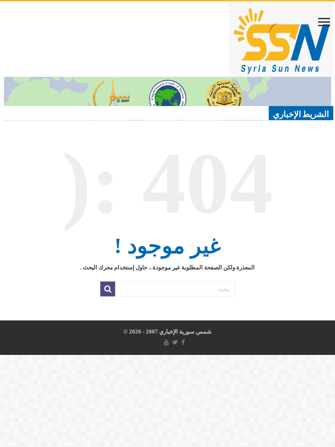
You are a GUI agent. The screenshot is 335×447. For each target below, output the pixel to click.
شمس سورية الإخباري (185, 331)
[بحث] (107, 289)
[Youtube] (166, 342)
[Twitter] (175, 342)
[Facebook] (183, 342)
